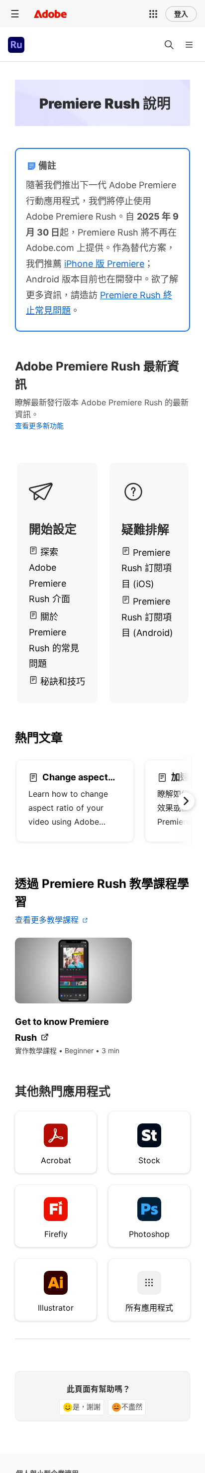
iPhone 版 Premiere (104, 263)
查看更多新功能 (39, 425)
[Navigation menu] (15, 13)
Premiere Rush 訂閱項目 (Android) (147, 617)
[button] (153, 14)
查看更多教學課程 (47, 920)
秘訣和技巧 (62, 681)
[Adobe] (50, 13)
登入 (181, 14)
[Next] (187, 400)
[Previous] (14, 400)
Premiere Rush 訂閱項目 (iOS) (146, 568)
